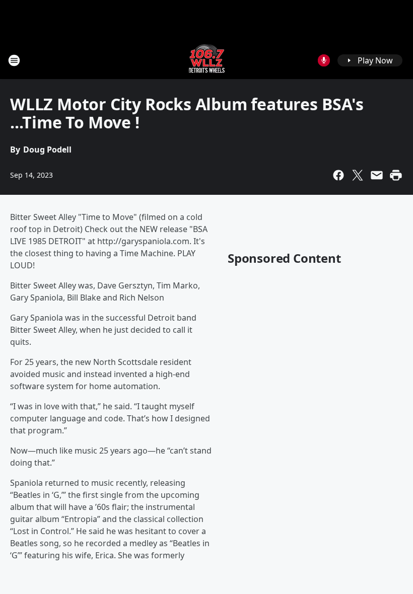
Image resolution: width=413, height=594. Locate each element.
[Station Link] (207, 60)
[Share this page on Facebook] (338, 175)
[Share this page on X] (358, 175)
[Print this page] (396, 175)
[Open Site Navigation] (14, 60)
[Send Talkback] (324, 60)
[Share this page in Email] (377, 175)
